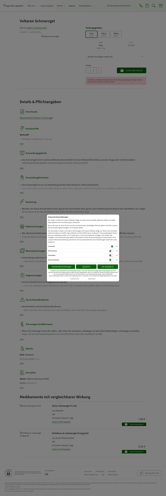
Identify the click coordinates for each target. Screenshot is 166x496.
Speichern (86, 266)
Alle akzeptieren (108, 266)
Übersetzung (52, 251)
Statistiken (51, 255)
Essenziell (51, 246)
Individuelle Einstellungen (61, 266)
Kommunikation (53, 260)
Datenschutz (74, 278)
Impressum (92, 278)
